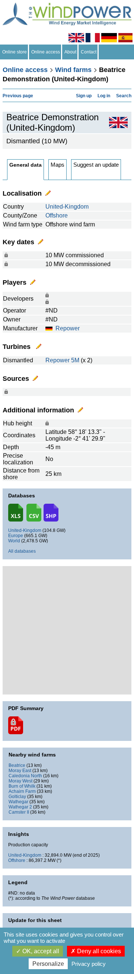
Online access (45, 52)
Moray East (20, 770)
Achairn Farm (22, 791)
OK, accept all (40, 951)
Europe (15, 535)
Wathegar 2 (20, 807)
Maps (57, 164)
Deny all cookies (98, 951)
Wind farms (73, 69)
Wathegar (18, 801)
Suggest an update (96, 164)
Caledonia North (25, 775)
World (14, 540)
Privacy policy (88, 964)
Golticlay (17, 796)
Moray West (20, 781)
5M (75, 360)
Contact (89, 52)
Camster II (19, 812)
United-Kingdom (67, 206)
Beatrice (17, 765)
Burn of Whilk (22, 786)
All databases (22, 551)
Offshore (56, 215)
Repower (67, 328)
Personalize (48, 964)
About (70, 52)
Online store (14, 52)
